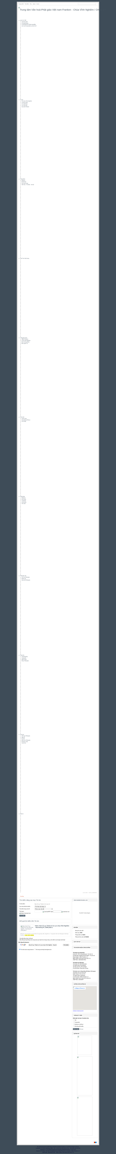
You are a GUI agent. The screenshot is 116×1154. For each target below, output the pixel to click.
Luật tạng (24, 500)
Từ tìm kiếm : (22, 903)
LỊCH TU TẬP (23, 20)
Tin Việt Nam (25, 104)
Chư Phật (24, 421)
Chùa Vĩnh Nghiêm (26, 340)
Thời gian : (21, 911)
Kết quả (81, 1029)
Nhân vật (24, 578)
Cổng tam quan (23, 337)
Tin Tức (22, 896)
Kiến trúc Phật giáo (26, 740)
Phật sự (23, 180)
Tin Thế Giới (24, 105)
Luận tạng (24, 502)
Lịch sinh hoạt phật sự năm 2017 (29, 26)
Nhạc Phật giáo (25, 660)
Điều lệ (21, 813)
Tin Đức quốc (25, 102)
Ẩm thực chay (25, 741)
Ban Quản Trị (25, 343)
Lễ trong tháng (25, 23)
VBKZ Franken (25, 339)
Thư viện (24, 503)
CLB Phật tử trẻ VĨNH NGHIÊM (29, 24)
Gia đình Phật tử (25, 106)
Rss (31, 4)
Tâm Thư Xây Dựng (24, 258)
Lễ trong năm (25, 21)
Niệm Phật (24, 659)
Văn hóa (22, 734)
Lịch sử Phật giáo (26, 577)
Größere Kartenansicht (78, 1011)
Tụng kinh (24, 658)
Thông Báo (22, 179)
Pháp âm (22, 655)
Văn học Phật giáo (26, 735)
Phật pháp (22, 496)
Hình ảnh (22, 417)
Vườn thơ (24, 743)
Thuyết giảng (25, 656)
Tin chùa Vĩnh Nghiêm (27, 101)
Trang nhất (21, 4)
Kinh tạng (24, 499)
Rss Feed (96, 4)
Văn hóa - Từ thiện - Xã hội (28, 184)
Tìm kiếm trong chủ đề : (24, 909)
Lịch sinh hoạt (25, 183)
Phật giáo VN (23, 575)
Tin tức (21, 99)
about (34, 4)
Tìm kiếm (27, 4)
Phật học (24, 498)
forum (38, 4)
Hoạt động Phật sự (26, 420)
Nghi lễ (23, 737)
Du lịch (23, 738)
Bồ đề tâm (24, 181)
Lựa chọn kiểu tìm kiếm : (25, 906)
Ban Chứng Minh (25, 342)
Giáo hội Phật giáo (26, 580)
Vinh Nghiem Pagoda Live (81, 900)
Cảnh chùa (24, 418)
